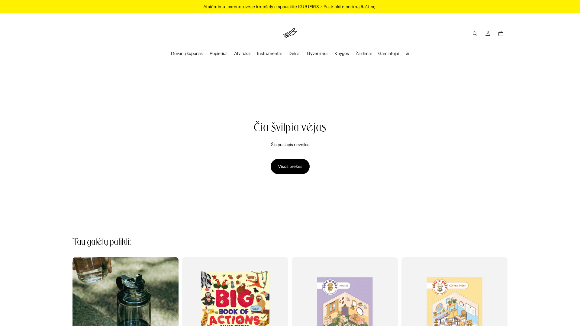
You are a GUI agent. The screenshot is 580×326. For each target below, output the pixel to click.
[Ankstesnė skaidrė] (81, 310)
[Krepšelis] (500, 33)
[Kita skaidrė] (169, 310)
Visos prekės (290, 166)
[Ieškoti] (475, 33)
